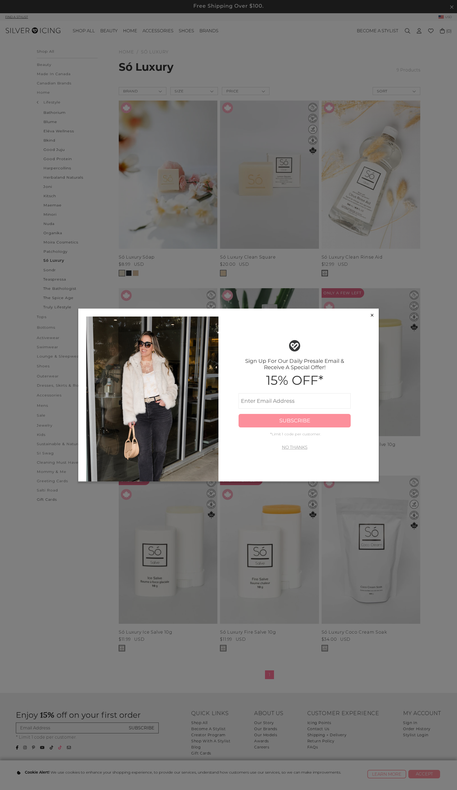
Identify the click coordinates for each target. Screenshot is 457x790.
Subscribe (294, 420)
